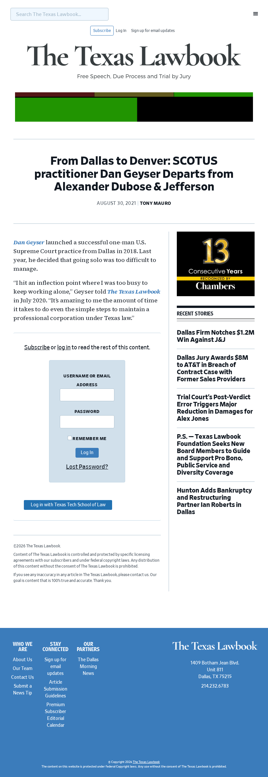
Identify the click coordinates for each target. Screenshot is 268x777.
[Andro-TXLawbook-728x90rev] (134, 120)
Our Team (22, 668)
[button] (253, 14)
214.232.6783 (215, 686)
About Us (22, 660)
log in (64, 348)
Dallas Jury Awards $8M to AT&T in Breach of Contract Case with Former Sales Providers (212, 369)
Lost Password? (87, 467)
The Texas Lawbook (134, 61)
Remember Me (89, 439)
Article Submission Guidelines (55, 689)
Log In (121, 31)
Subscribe (102, 31)
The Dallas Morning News (88, 667)
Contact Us (22, 677)
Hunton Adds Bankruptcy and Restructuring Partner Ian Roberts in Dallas (214, 501)
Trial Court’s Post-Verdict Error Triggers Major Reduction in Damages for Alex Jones (215, 408)
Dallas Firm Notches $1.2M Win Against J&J (215, 336)
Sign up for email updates (153, 31)
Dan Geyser (28, 242)
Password (87, 412)
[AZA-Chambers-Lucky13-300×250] (216, 295)
